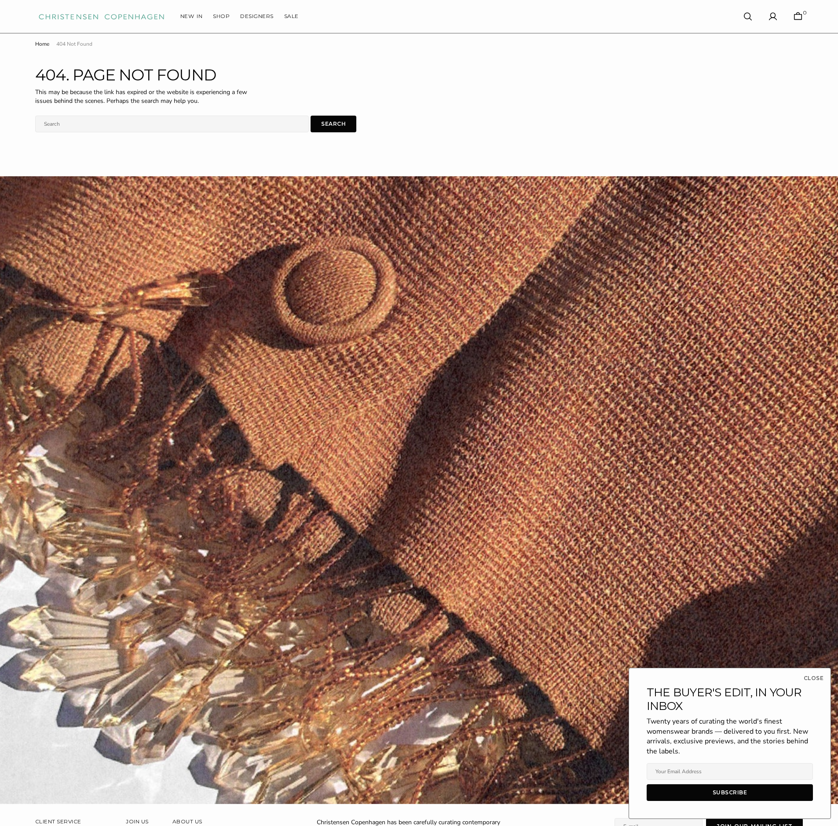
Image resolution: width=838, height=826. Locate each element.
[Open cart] (798, 16)
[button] (773, 16)
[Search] (748, 16)
